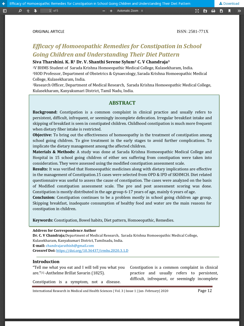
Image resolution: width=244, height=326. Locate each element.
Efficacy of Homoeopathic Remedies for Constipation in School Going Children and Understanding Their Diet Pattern (100, 3)
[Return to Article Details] (3, 3)
